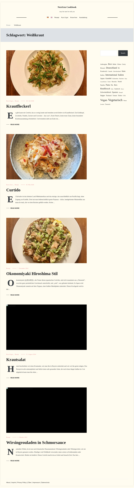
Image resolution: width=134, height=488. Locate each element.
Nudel (120, 81)
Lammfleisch (103, 81)
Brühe (114, 64)
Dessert (102, 68)
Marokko (114, 81)
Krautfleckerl (18, 106)
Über (29, 482)
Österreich (107, 104)
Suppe (102, 95)
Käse (126, 78)
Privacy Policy (21, 482)
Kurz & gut (64, 17)
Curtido (13, 190)
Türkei (120, 95)
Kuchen (121, 78)
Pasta (108, 85)
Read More (14, 124)
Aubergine (103, 64)
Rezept (56, 17)
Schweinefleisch (105, 92)
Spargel (121, 92)
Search (123, 53)
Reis (115, 85)
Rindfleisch (105, 88)
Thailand (109, 95)
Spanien (115, 92)
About (8, 482)
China (119, 64)
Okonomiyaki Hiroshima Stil (32, 273)
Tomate (115, 95)
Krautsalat (16, 359)
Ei (119, 68)
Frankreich (103, 71)
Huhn (123, 71)
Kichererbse (115, 78)
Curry (124, 64)
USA (124, 95)
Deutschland (111, 68)
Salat (112, 89)
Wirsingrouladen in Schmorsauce (36, 442)
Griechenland (117, 71)
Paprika (102, 85)
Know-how (73, 17)
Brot (110, 64)
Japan (102, 78)
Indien (102, 75)
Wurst (125, 100)
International (111, 75)
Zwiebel (102, 104)
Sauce (122, 89)
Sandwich (117, 89)
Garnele (110, 71)
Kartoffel (108, 78)
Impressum (36, 482)
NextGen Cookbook (67, 7)
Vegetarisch (115, 100)
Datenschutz (45, 482)
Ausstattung (83, 17)
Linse (109, 81)
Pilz (112, 85)
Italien (121, 75)
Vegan (103, 100)
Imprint (13, 482)
